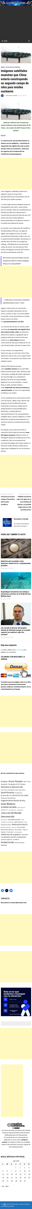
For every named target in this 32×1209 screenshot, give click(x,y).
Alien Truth (27, 781)
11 (29, 1171)
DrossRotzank (18, 793)
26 (3, 1181)
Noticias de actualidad (13, 67)
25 (29, 1178)
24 (25, 1178)
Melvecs (25, 822)
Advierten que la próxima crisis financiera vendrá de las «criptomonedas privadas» (16, 563)
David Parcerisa (7, 792)
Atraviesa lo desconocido (12, 787)
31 (25, 1181)
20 (7, 1178)
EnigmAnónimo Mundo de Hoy (13, 800)
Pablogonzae (25, 829)
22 (16, 1178)
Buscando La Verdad (11, 95)
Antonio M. (4, 784)
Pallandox (3, 832)
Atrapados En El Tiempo (16, 784)
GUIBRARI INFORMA (9, 807)
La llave (22, 819)
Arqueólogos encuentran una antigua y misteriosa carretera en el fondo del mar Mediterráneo (16, 594)
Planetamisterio (18, 832)
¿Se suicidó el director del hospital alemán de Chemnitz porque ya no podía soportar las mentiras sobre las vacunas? (15, 631)
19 (3, 1178)
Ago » (7, 1186)
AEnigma (4, 781)
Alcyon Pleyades (15, 781)
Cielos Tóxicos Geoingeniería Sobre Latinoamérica (13, 790)
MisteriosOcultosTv (20, 824)
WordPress (6, 1206)
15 (16, 1174)
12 (3, 1174)
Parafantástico (10, 832)
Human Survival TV (21, 807)
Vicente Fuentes (19, 842)
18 (29, 1174)
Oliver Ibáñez (18, 829)
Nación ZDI (14, 827)
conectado (19, 650)
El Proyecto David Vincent (8, 798)
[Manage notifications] (4, 1204)
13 (7, 1174)
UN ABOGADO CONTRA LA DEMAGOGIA (13, 837)
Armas (3, 67)
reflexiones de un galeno (11, 834)
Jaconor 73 (4, 810)
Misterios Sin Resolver (6, 827)
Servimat (25, 835)
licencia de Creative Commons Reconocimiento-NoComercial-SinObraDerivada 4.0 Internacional (16, 1132)
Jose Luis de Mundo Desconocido (11, 814)
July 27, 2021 (19, 303)
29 (16, 1181)
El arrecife (5, 795)
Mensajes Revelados (6, 824)
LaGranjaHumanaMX (14, 819)
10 (25, 1171)
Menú (5, 41)
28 (12, 1181)
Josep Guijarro (4, 819)
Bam (12, 1206)
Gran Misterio (8, 803)
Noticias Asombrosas (7, 829)
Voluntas (4, 845)
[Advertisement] (16, 22)
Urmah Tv (16, 839)
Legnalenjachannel (18, 822)
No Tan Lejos (21, 827)
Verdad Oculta (7, 842)
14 (12, 1174)
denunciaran (20, 212)
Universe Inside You (6, 839)
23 (20, 1178)
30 (20, 1181)
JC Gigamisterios (12, 810)
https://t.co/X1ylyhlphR (12, 264)
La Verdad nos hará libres (7, 822)
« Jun (2, 1186)
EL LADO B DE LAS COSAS (19, 795)
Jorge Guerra (20, 810)
